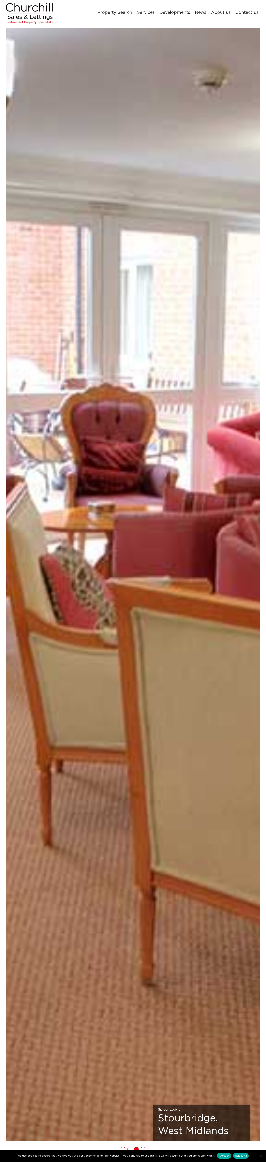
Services (146, 13)
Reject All (241, 1155)
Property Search (114, 13)
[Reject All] (261, 1156)
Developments (174, 13)
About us (221, 13)
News (200, 13)
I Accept (224, 1155)
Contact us (246, 13)
